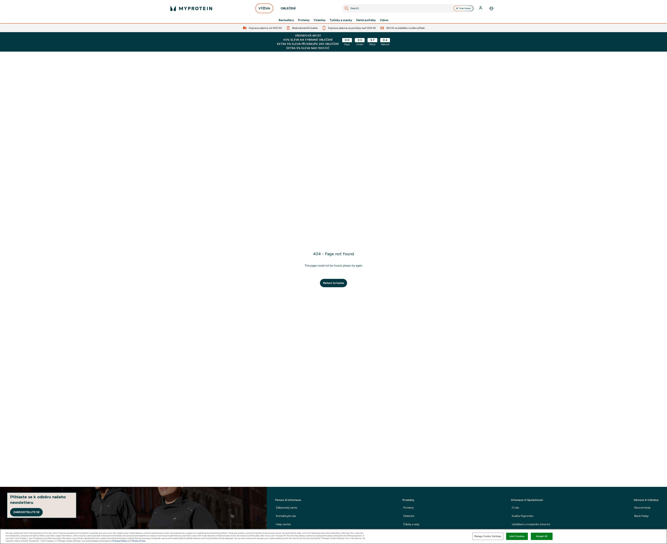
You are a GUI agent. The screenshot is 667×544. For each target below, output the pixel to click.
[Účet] (481, 8)
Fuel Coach (465, 8)
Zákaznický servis (286, 507)
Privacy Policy (119, 541)
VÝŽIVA (264, 8)
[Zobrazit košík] (491, 8)
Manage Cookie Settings (487, 536)
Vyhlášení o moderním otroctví (531, 524)
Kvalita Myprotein (522, 515)
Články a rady (411, 524)
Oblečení (408, 515)
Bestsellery (286, 20)
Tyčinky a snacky (341, 20)
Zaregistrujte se (26, 512)
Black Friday (641, 515)
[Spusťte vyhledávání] (346, 8)
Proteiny (304, 20)
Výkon (384, 20)
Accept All (541, 536)
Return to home (333, 282)
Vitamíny (320, 20)
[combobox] (408, 8)
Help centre (283, 524)
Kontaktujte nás (286, 515)
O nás (515, 507)
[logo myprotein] (191, 8)
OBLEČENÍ (288, 8)
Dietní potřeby (366, 20)
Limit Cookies (516, 536)
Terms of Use (138, 541)
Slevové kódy (642, 507)
